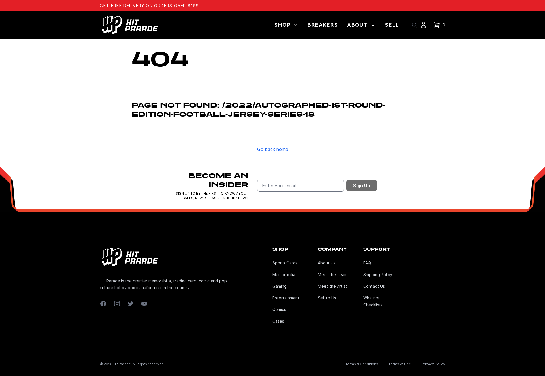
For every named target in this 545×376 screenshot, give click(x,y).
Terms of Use (400, 364)
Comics (279, 309)
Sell (392, 25)
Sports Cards (284, 263)
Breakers (322, 25)
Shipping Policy (377, 274)
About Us (327, 263)
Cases (278, 321)
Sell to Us (327, 297)
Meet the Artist (332, 286)
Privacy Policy (433, 364)
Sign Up (361, 185)
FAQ (367, 263)
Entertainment (285, 297)
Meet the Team (332, 274)
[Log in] (423, 25)
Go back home (272, 149)
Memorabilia (283, 274)
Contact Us (374, 286)
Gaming (279, 286)
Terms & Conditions (361, 364)
